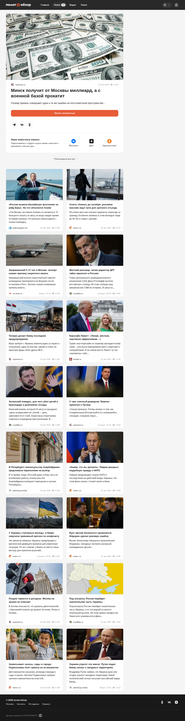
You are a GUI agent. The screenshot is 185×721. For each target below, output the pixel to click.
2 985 (57, 425)
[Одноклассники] (162, 702)
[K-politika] (70, 293)
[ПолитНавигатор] (10, 227)
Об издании (33, 704)
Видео (73, 5)
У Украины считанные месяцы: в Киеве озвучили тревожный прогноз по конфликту (34, 534)
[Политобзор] (18, 5)
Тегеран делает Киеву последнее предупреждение (27, 337)
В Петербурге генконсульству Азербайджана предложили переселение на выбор (34, 469)
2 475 (57, 622)
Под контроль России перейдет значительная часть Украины (87, 600)
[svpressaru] (12, 84)
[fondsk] (70, 359)
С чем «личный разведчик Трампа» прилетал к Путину (89, 403)
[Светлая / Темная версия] (167, 5)
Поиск (84, 5)
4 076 (57, 293)
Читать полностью (64, 113)
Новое (59, 5)
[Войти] (176, 5)
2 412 (118, 687)
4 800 (57, 228)
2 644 (57, 556)
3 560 (118, 293)
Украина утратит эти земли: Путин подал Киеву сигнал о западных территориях (92, 666)
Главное (45, 5)
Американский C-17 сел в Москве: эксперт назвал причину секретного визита (33, 272)
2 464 (118, 622)
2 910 (118, 425)
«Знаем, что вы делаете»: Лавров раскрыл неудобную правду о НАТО (93, 469)
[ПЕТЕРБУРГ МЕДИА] (10, 490)
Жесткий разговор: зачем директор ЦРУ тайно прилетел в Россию (91, 272)
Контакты (21, 704)
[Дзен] (176, 702)
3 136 (118, 359)
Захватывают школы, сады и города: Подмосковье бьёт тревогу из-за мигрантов (33, 666)
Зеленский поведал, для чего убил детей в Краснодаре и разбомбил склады (33, 403)
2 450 (57, 687)
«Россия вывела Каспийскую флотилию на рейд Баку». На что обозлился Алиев (33, 206)
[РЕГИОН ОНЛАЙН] (70, 227)
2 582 (118, 556)
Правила (46, 704)
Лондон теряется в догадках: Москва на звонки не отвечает (31, 600)
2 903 (57, 490)
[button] (14, 124)
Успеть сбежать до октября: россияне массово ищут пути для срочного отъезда (93, 206)
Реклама (10, 704)
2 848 (118, 490)
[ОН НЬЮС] (10, 293)
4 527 (118, 228)
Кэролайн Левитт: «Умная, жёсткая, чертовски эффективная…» (89, 337)
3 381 (57, 359)
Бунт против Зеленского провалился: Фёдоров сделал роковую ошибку (90, 534)
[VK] (169, 702)
